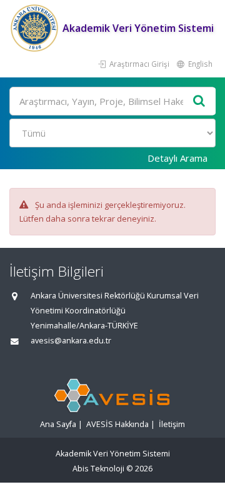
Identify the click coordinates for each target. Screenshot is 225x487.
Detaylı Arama (178, 158)
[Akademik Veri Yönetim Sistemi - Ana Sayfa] (35, 28)
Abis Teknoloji (98, 468)
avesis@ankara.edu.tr (71, 340)
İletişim (172, 424)
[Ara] (199, 101)
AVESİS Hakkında (117, 424)
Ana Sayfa (58, 424)
